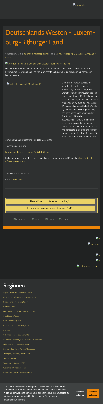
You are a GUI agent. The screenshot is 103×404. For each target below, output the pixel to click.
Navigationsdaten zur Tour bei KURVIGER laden (27, 152)
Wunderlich (18, 179)
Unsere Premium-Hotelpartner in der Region (50, 201)
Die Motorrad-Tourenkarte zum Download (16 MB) (50, 208)
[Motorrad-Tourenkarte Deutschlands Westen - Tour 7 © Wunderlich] (37, 63)
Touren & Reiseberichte (36, 54)
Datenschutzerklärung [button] (14, 400)
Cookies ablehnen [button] (80, 393)
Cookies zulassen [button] (93, 393)
